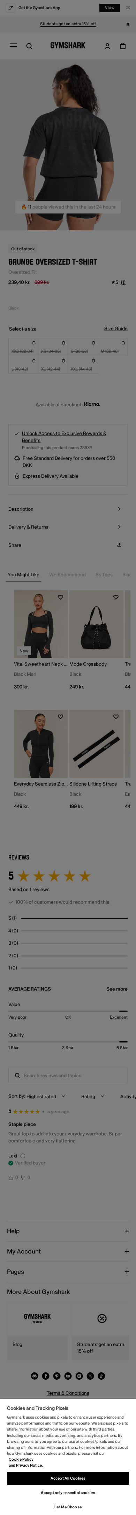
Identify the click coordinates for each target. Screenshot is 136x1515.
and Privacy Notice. (26, 1465)
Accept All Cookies (68, 1478)
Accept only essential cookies (68, 1492)
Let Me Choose (67, 1507)
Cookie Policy (21, 1459)
